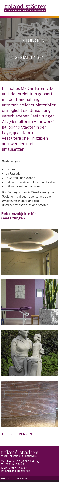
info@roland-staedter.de (15, 471)
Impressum (21, 478)
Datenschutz (8, 478)
